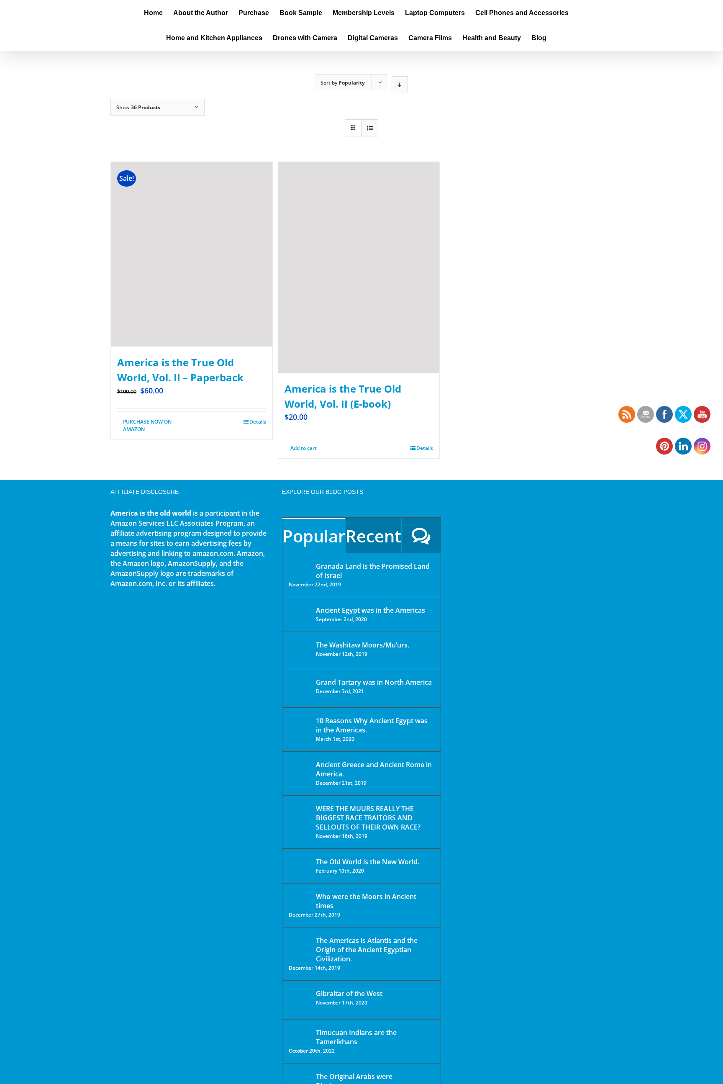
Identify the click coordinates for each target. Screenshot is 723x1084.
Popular (313, 535)
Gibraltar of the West (349, 993)
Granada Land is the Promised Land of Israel (373, 571)
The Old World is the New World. (367, 861)
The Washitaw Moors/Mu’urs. (362, 645)
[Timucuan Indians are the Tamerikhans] (299, 1035)
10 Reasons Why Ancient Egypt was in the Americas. (372, 725)
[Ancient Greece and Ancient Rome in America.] (299, 771)
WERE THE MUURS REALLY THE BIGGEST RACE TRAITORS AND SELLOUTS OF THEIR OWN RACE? (368, 818)
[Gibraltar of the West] (299, 1000)
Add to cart (303, 448)
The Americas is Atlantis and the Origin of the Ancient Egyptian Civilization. (367, 949)
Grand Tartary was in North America (374, 682)
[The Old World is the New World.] (299, 865)
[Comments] (421, 535)
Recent (373, 535)
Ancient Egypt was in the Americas (370, 610)
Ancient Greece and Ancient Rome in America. (374, 769)
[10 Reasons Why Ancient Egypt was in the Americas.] (299, 729)
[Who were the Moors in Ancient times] (299, 897)
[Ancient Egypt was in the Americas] (299, 612)
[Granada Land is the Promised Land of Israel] (299, 567)
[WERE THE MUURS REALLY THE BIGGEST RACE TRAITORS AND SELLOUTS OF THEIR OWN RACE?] (299, 820)
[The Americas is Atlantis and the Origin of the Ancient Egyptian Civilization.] (299, 947)
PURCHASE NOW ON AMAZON (147, 425)
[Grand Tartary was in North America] (299, 688)
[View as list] (370, 128)
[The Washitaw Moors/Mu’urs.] (299, 650)
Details (257, 421)
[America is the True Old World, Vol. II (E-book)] (359, 267)
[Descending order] (400, 84)
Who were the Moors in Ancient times (366, 901)
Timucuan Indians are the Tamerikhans (356, 1037)
